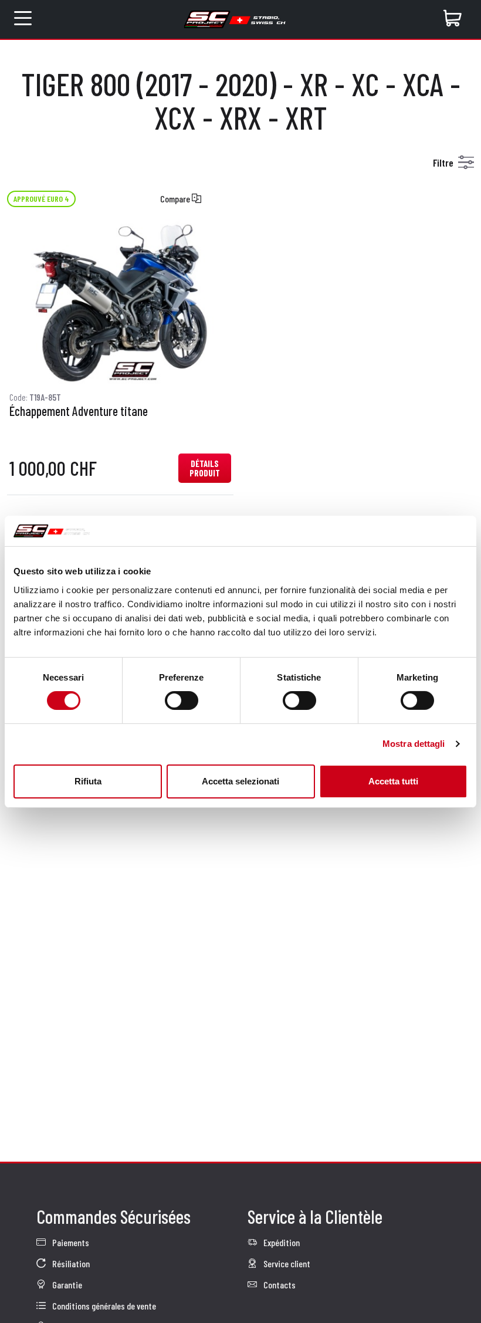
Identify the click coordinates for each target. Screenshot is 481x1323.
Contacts (279, 1284)
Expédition (281, 1242)
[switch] (181, 700)
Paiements (69, 1242)
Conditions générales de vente (103, 1305)
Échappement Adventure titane (78, 411)
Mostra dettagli (413, 744)
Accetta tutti (393, 781)
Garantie (66, 1284)
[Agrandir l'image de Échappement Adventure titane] (120, 302)
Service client (286, 1263)
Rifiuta (87, 781)
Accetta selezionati (240, 781)
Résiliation (70, 1263)
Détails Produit (204, 468)
